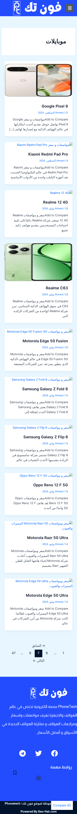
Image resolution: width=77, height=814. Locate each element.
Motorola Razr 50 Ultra (47, 537)
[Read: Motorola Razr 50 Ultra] (38, 526)
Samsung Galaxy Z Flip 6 (45, 437)
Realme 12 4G (55, 202)
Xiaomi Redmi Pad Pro (48, 154)
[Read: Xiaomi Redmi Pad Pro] (44, 145)
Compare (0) (62, 805)
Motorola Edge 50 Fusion (45, 341)
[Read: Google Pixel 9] (38, 80)
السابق (38, 646)
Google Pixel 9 (55, 106)
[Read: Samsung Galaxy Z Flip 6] (42, 427)
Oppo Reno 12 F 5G (50, 485)
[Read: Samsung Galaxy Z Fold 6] (42, 379)
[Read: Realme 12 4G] (61, 193)
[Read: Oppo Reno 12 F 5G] (46, 475)
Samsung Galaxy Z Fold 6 (45, 389)
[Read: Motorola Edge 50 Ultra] (38, 583)
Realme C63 (57, 288)
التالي (38, 661)
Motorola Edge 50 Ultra (47, 595)
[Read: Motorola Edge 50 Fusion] (39, 331)
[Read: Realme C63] (38, 262)
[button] (70, 8)
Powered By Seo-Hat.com (39, 811)
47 (14, 653)
